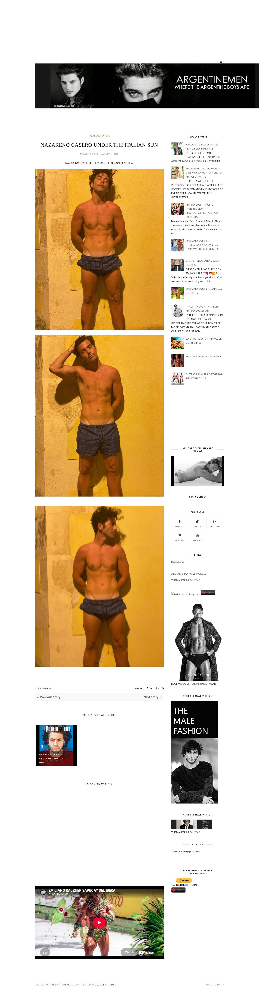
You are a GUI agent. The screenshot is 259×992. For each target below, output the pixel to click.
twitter (197, 527)
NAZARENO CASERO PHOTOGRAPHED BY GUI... (52, 758)
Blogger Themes (105, 984)
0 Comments (45, 688)
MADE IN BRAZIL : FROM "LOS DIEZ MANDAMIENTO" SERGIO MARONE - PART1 (204, 172)
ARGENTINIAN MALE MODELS (188, 573)
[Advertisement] (129, 30)
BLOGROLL (177, 561)
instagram (215, 527)
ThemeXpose (66, 984)
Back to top (214, 984)
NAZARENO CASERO (99, 136)
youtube (197, 541)
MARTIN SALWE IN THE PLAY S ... (204, 356)
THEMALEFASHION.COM (185, 580)
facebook (179, 527)
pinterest (179, 541)
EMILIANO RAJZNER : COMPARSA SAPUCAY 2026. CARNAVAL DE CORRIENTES (202, 244)
